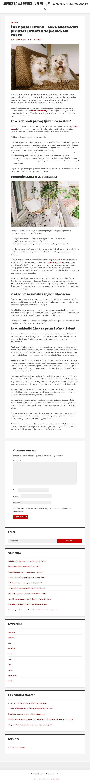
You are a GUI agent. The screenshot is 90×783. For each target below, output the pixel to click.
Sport (10, 665)
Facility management (16, 719)
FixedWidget (55, 779)
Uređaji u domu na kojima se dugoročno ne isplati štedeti (26, 577)
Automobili (11, 632)
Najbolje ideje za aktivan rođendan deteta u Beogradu (25, 572)
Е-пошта (16, 496)
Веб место (16, 503)
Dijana (12, 725)
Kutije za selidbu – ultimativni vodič (35, 714)
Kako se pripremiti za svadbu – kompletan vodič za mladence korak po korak (33, 610)
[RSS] (45, 10)
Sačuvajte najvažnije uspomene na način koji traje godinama (27, 561)
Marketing (11, 648)
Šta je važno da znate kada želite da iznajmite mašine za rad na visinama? (49, 719)
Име (15, 490)
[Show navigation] (4, 4)
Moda (10, 654)
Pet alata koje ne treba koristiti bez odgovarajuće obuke (26, 588)
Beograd (11, 638)
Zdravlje (10, 681)
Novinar (30, 40)
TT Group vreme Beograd (16, 747)
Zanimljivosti (12, 675)
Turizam (10, 670)
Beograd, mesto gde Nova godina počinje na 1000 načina (34, 709)
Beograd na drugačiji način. (27, 4)
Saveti (16, 23)
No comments (38, 40)
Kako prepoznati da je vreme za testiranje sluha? (24, 567)
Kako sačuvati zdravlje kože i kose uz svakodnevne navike (27, 594)
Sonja (12, 709)
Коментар (17, 461)
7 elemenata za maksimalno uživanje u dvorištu (30, 703)
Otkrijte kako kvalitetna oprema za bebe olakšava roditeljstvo (28, 604)
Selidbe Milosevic (15, 714)
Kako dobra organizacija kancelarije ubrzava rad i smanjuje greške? (30, 599)
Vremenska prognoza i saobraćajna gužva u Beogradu (34, 725)
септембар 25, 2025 (18, 40)
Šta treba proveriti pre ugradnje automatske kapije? (25, 583)
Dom (12, 23)
